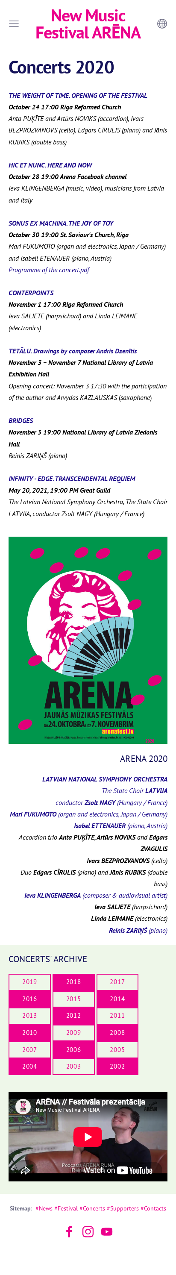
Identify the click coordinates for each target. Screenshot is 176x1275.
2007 (29, 1050)
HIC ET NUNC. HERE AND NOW (50, 165)
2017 (117, 982)
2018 (73, 982)
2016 (29, 999)
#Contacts (153, 1208)
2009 (73, 1032)
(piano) (138, 930)
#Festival (66, 1208)
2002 (117, 1066)
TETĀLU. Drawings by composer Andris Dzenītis (73, 351)
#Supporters (123, 1208)
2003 (73, 1066)
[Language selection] (162, 23)
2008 (117, 1032)
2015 (73, 999)
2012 (73, 1015)
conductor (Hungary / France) (111, 802)
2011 (117, 1015)
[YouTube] (106, 1231)
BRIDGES (21, 420)
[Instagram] (88, 1231)
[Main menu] (14, 23)
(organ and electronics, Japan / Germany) (88, 814)
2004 (29, 1066)
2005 (117, 1050)
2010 (29, 1032)
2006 (73, 1050)
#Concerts (92, 1208)
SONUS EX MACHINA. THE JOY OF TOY (61, 223)
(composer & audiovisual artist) (95, 895)
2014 (117, 999)
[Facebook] (69, 1231)
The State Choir (134, 790)
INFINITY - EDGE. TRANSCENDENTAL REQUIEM (72, 478)
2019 (29, 982)
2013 (29, 1015)
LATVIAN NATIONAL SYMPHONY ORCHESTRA (104, 779)
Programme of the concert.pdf (49, 269)
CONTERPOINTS (31, 292)
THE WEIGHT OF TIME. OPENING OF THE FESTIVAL (78, 95)
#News (44, 1208)
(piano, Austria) (120, 825)
